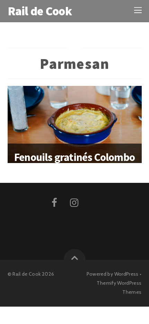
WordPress (126, 274)
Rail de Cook (26, 274)
